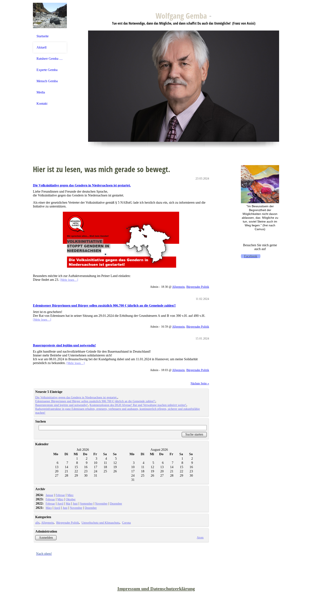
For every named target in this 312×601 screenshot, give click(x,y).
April (60, 503)
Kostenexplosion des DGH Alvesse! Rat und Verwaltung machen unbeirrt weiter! (138, 405)
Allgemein (178, 286)
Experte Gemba (47, 70)
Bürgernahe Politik (197, 286)
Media (41, 92)
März (70, 495)
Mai (68, 503)
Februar (60, 495)
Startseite (43, 36)
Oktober (71, 499)
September (86, 503)
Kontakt (42, 103)
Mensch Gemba (47, 81)
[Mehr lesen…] (69, 279)
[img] (50, 15)
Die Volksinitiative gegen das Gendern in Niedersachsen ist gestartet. (82, 185)
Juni (75, 503)
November (101, 503)
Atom (200, 537)
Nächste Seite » (200, 383)
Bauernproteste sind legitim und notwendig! (64, 345)
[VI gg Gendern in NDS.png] (121, 241)
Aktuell (41, 47)
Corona (126, 522)
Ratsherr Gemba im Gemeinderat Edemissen (50, 58)
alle (37, 522)
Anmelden (46, 537)
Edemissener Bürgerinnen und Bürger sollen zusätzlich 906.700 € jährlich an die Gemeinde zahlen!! (104, 305)
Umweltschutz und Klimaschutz (100, 522)
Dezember (116, 503)
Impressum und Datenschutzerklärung (156, 588)
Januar (49, 495)
